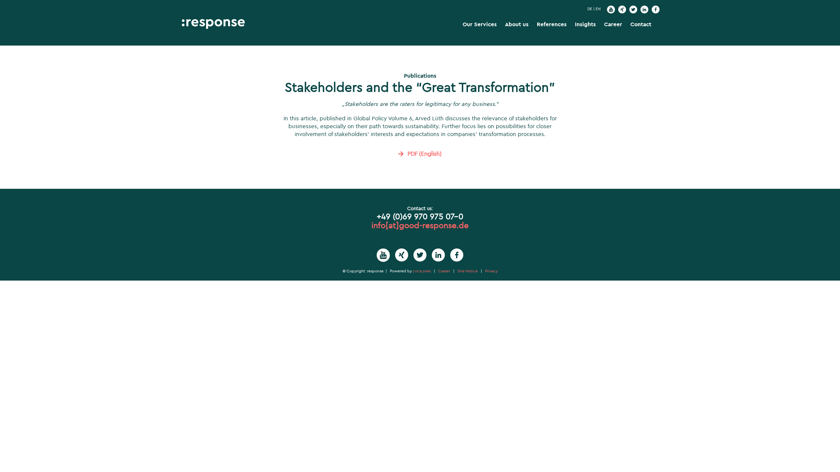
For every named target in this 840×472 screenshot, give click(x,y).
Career (444, 270)
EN (598, 8)
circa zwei (422, 270)
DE (589, 8)
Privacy (491, 270)
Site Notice (467, 270)
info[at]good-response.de (420, 225)
